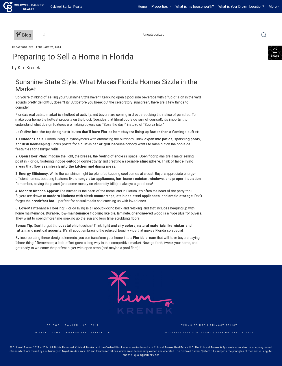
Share (275, 56)
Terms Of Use (193, 325)
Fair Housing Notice (235, 332)
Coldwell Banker (62, 325)
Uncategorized (23, 47)
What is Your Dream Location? (241, 6)
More (275, 8)
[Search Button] (264, 35)
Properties (161, 8)
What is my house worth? (194, 6)
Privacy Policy (223, 325)
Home (142, 6)
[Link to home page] (25, 6)
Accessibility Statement (188, 332)
